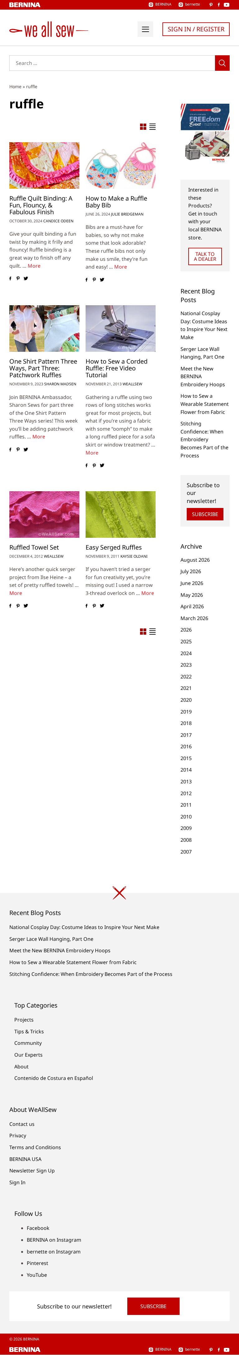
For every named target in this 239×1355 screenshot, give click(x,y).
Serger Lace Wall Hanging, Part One (51, 939)
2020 (186, 699)
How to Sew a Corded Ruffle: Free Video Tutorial (117, 368)
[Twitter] (26, 278)
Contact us (22, 1124)
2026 (186, 629)
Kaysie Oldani (134, 556)
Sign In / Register (196, 29)
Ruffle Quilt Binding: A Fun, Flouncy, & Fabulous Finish (41, 205)
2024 (186, 653)
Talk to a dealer (205, 256)
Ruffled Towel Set (34, 547)
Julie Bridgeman (127, 214)
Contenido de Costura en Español (53, 1078)
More (34, 265)
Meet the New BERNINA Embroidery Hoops (59, 950)
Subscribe (205, 514)
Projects (24, 1019)
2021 (186, 688)
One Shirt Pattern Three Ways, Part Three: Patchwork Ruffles (43, 368)
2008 (186, 839)
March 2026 (194, 618)
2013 (186, 781)
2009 (186, 828)
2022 (186, 676)
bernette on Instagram (54, 1251)
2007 (186, 851)
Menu (145, 29)
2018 (186, 723)
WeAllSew (132, 384)
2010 (186, 816)
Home (15, 86)
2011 (186, 804)
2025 (186, 641)
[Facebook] (10, 278)
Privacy (17, 1135)
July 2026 (190, 571)
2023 (186, 664)
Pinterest (37, 1263)
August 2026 (195, 559)
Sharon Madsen (60, 384)
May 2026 (191, 594)
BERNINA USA (25, 1159)
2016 (186, 746)
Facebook (38, 1228)
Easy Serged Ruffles (114, 547)
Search (222, 63)
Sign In (17, 1182)
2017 (186, 735)
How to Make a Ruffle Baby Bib (116, 201)
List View (152, 127)
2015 (186, 758)
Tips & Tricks (29, 1031)
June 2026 (191, 583)
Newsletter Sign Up (32, 1170)
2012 (186, 793)
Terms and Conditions (35, 1147)
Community (28, 1043)
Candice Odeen (58, 221)
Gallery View (143, 127)
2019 (186, 711)
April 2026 (192, 606)
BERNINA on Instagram (54, 1239)
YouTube (37, 1274)
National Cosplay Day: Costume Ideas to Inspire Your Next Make (84, 927)
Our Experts (28, 1054)
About (21, 1066)
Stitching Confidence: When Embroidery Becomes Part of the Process (204, 439)
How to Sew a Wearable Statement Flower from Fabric (204, 403)
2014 (186, 769)
